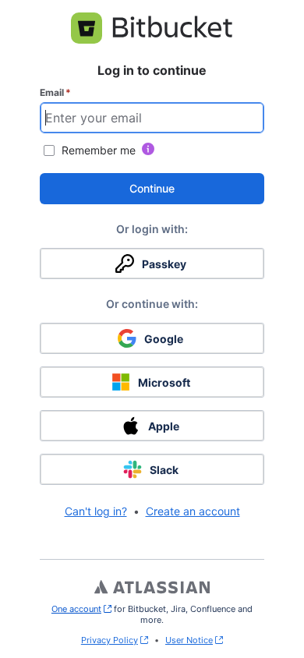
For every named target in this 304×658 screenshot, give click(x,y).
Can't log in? (96, 511)
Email (55, 92)
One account (81, 608)
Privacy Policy (109, 640)
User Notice (189, 640)
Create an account (193, 511)
